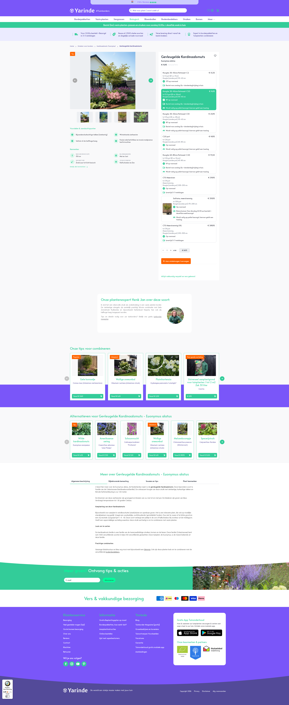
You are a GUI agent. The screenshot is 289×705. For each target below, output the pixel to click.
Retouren (67, 651)
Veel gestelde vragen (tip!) (74, 624)
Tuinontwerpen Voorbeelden (147, 633)
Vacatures (139, 638)
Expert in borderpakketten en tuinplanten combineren (205, 34)
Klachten (66, 647)
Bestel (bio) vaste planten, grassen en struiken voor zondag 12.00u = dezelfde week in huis (144, 25)
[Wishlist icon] (101, 357)
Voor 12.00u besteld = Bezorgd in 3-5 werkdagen (93, 34)
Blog (137, 620)
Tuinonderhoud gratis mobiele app (149, 647)
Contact (66, 642)
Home (72, 46)
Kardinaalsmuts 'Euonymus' (106, 46)
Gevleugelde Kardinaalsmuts (130, 46)
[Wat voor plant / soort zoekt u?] (131, 10)
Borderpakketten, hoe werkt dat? (113, 624)
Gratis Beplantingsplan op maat (113, 620)
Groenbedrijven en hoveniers (147, 629)
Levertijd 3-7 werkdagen (175, 192)
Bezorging (67, 620)
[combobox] (158, 10)
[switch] (7, 696)
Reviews (66, 638)
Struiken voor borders (85, 46)
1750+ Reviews (143, 2)
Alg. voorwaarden (219, 691)
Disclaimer (206, 691)
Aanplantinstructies (107, 629)
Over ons (67, 633)
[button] (217, 10)
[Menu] (11, 681)
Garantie (139, 642)
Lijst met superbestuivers (109, 638)
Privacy (196, 691)
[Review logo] (195, 653)
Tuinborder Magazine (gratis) (147, 624)
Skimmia (147, 550)
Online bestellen (106, 633)
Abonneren (109, 580)
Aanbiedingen (141, 651)
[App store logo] (187, 633)
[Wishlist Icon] (215, 56)
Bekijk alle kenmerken (77, 167)
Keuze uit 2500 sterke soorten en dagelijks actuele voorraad (130, 34)
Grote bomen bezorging (73, 629)
